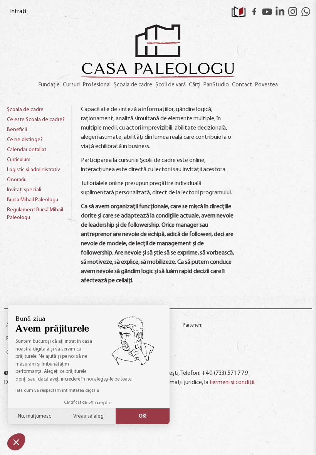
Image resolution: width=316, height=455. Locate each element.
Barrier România (291, 337)
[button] (16, 442)
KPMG (192, 357)
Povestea (266, 85)
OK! (142, 416)
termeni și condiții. (232, 382)
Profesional (97, 85)
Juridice (236, 357)
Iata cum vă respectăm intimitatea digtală (57, 390)
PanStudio (216, 85)
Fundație (49, 85)
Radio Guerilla (198, 335)
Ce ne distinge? (25, 140)
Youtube (267, 12)
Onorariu (17, 180)
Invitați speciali (24, 190)
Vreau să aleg (88, 416)
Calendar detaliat (26, 150)
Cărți (194, 85)
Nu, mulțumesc (34, 416)
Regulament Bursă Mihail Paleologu (35, 214)
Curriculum (18, 160)
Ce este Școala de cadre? (36, 120)
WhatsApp (306, 12)
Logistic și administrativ (33, 170)
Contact (242, 85)
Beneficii (17, 130)
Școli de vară (170, 85)
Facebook (254, 12)
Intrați (18, 11)
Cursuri (71, 85)
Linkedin (280, 12)
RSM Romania (244, 337)
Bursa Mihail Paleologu (32, 200)
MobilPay (282, 357)
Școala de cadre (133, 85)
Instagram (293, 12)
